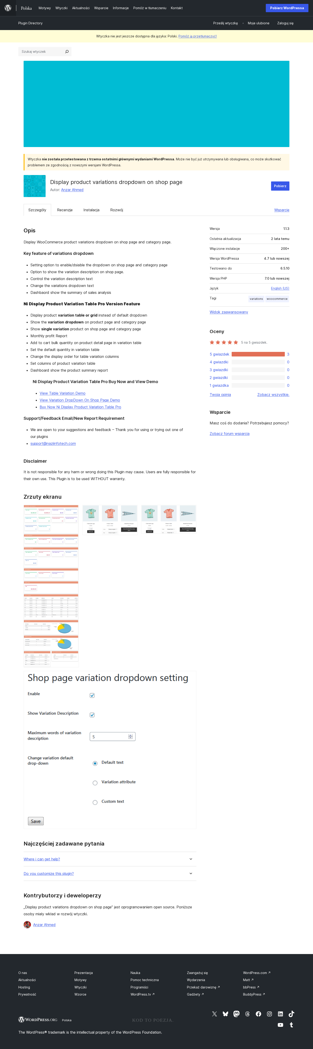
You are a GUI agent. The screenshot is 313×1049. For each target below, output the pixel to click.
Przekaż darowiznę (203, 987)
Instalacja (91, 210)
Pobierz (280, 186)
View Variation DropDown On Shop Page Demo (80, 400)
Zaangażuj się (197, 973)
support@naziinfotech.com (53, 443)
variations (256, 299)
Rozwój (116, 210)
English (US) (280, 288)
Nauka (135, 973)
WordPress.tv (143, 994)
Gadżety (195, 994)
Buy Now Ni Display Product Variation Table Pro (80, 407)
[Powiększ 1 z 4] (72, 511)
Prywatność (27, 994)
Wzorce (80, 994)
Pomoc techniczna (145, 980)
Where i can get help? (42, 859)
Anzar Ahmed (72, 189)
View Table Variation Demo (62, 393)
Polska (66, 1020)
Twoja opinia (220, 394)
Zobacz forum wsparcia (230, 433)
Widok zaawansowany (229, 312)
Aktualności (27, 980)
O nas (22, 973)
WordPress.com (257, 973)
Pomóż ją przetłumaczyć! (197, 36)
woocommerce (277, 299)
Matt (248, 980)
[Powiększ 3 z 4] (190, 511)
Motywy (80, 980)
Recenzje (65, 210)
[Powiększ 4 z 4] (190, 677)
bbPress (251, 987)
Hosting (24, 987)
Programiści (139, 987)
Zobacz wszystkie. (273, 394)
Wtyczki (80, 987)
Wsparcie (281, 210)
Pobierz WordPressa (287, 8)
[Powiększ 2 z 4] (131, 511)
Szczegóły (37, 210)
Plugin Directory (30, 23)
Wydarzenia (196, 980)
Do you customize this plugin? (49, 873)
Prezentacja (83, 973)
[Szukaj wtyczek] (66, 51)
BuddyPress (254, 994)
